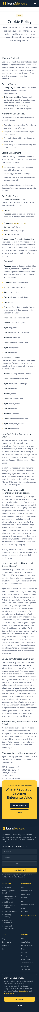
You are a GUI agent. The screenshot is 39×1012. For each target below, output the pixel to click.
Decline (19, 1005)
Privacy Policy (9, 993)
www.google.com (19, 223)
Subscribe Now (18, 870)
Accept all (19, 999)
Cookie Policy (23, 991)
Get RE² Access (18, 805)
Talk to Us (19, 812)
